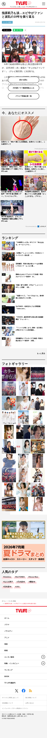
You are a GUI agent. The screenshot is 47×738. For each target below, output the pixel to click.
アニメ (6, 637)
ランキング (8, 670)
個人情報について (30, 697)
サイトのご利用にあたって (10, 697)
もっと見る (41, 353)
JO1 (18, 587)
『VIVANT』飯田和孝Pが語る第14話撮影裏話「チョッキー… (29, 318)
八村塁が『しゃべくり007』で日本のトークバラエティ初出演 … (30, 254)
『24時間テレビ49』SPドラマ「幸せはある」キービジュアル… (30, 243)
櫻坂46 (32, 582)
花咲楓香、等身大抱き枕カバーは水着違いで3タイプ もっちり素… (29, 265)
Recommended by (31, 226)
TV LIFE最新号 (10, 683)
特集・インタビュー (11, 663)
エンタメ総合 (12, 601)
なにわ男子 (8, 582)
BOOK (6, 676)
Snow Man (33, 577)
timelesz (7, 577)
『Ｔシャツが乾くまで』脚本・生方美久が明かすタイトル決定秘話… (29, 329)
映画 (6, 650)
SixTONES (20, 577)
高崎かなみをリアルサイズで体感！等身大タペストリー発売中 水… (29, 275)
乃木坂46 (21, 582)
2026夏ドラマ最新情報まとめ (23, 88)
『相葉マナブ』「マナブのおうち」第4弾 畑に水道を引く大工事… (30, 297)
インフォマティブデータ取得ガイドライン (15, 708)
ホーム (4, 601)
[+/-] (43, 657)
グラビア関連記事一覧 (23, 96)
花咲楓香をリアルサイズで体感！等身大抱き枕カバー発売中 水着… (29, 339)
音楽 (6, 644)
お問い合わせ (29, 703)
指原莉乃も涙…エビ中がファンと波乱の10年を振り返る (20, 603)
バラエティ (8, 631)
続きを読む (23, 80)
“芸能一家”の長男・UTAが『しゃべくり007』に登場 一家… (29, 286)
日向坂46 (7, 587)
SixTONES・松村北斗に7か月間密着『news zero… (28, 307)
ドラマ (6, 625)
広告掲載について (7, 703)
